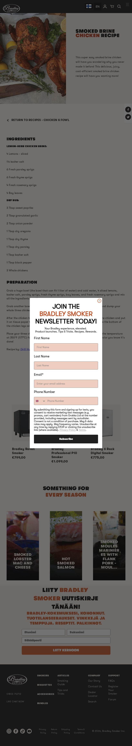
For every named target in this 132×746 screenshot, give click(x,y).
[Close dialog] (99, 300)
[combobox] (40, 401)
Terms (82, 430)
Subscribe (66, 439)
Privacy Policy (68, 430)
